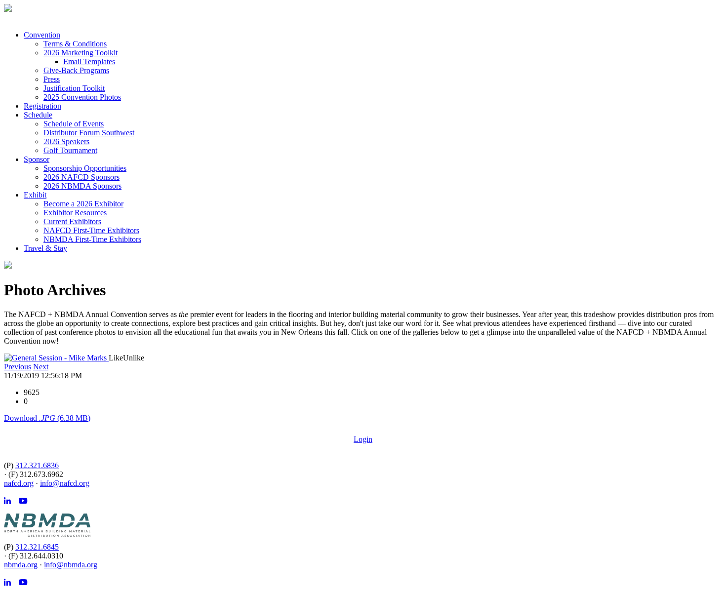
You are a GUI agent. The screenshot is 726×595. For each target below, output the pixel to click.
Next (40, 366)
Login (363, 439)
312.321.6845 (37, 547)
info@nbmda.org (70, 564)
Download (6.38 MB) (47, 418)
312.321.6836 (37, 465)
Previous (17, 366)
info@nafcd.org (64, 483)
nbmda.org (21, 564)
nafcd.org (19, 483)
